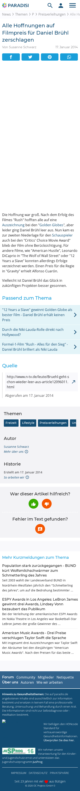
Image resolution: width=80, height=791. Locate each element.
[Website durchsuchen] (50, 5)
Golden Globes (51, 225)
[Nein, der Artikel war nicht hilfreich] (47, 504)
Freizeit (11, 423)
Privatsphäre (59, 773)
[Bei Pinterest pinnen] (50, 57)
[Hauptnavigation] (72, 5)
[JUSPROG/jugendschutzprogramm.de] (18, 751)
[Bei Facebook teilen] (11, 57)
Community (25, 677)
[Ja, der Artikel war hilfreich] (33, 504)
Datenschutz (38, 773)
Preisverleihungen (51, 14)
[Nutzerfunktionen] (60, 5)
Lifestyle (28, 423)
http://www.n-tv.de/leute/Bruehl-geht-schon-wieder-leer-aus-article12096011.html (38, 381)
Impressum (18, 773)
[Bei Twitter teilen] (30, 57)
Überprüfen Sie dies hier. (59, 740)
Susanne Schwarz (16, 447)
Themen (21, 14)
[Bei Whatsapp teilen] (69, 57)
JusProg (37, 762)
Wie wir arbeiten (49, 682)
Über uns (10, 682)
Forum (8, 677)
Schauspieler (62, 235)
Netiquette (65, 677)
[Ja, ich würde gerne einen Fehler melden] (40, 529)
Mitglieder (46, 677)
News (6, 14)
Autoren (27, 682)
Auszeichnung (13, 225)
